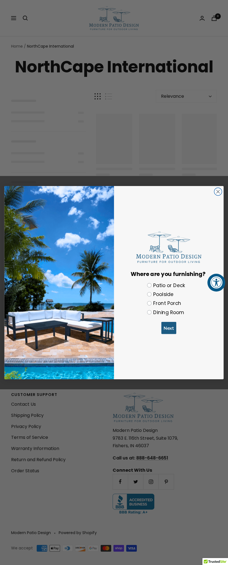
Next (168, 328)
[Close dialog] (218, 191)
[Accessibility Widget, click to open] (216, 283)
